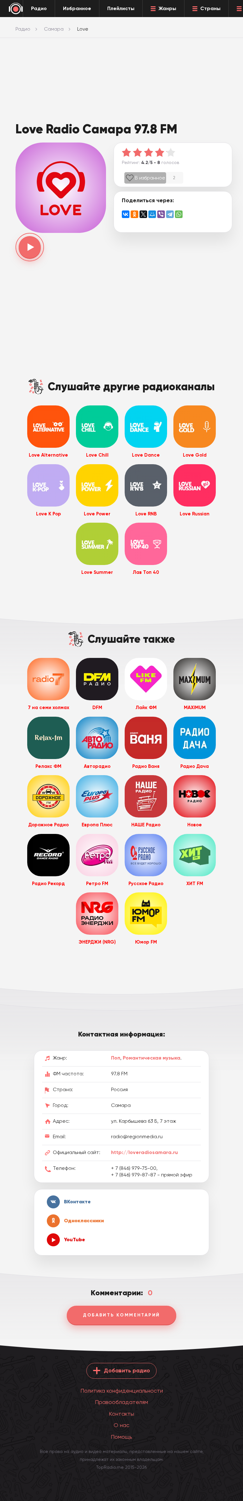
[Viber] (161, 214)
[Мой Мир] (152, 214)
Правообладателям (121, 1402)
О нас (121, 1425)
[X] (143, 214)
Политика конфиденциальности (121, 1390)
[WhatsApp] (179, 214)
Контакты (121, 1413)
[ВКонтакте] (125, 214)
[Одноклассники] (134, 214)
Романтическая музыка (151, 1058)
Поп (115, 1058)
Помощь (121, 1436)
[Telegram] (170, 214)
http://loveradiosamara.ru (144, 1152)
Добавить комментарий (121, 1315)
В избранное (150, 178)
